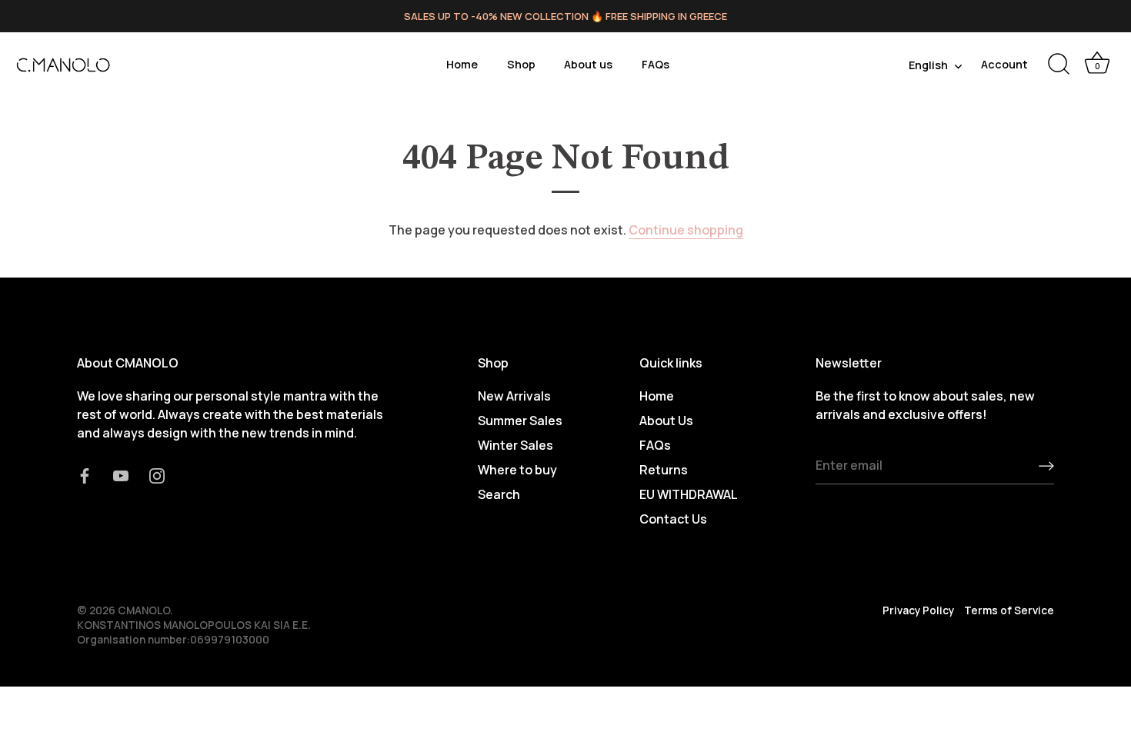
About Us (666, 420)
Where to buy (517, 469)
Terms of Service (1009, 610)
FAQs (655, 64)
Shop (521, 64)
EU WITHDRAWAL (688, 494)
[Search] (1059, 64)
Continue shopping (686, 229)
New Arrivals (514, 395)
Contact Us (673, 519)
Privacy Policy (918, 610)
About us (588, 64)
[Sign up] (1046, 465)
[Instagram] (157, 474)
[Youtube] (120, 474)
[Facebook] (84, 474)
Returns (663, 469)
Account (1004, 64)
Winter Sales (515, 445)
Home (462, 64)
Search (499, 494)
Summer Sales (520, 420)
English (928, 65)
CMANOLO (144, 610)
